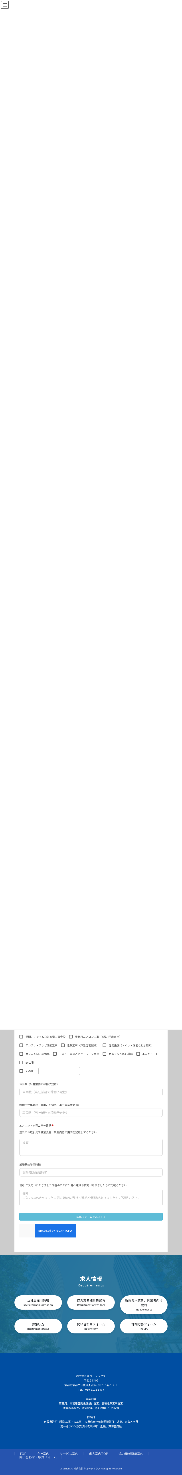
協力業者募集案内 (131, 1453)
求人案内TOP (98, 1453)
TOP (23, 1453)
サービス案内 (69, 1453)
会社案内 (43, 1453)
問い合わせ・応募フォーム (38, 1457)
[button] (38, 1302)
